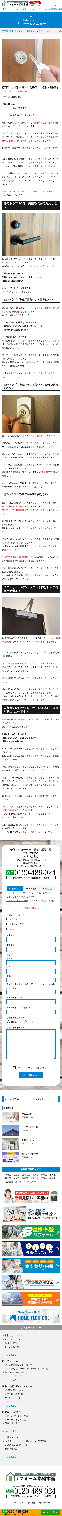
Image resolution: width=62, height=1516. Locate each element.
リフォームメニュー (11, 9)
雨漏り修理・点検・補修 (16, 1402)
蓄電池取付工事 (12, 1449)
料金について (28, 9)
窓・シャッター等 (13, 1398)
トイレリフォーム (13, 1339)
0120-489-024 (17, 1511)
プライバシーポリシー (16, 900)
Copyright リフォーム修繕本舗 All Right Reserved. (31, 1503)
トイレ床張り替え (13, 1347)
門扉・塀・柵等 (12, 1423)
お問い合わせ (53, 1512)
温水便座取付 (11, 1343)
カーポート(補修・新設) (15, 1419)
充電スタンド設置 (13, 1453)
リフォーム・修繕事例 (47, 9)
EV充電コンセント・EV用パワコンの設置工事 (25, 1441)
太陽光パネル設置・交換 (16, 1445)
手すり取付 (10, 1351)
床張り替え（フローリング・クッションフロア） (27, 1368)
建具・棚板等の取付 (14, 1376)
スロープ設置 (11, 1427)
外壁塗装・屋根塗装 (14, 1394)
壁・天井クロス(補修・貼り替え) (19, 1365)
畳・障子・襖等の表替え (16, 1372)
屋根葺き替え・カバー (15, 1390)
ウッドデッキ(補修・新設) (16, 1416)
